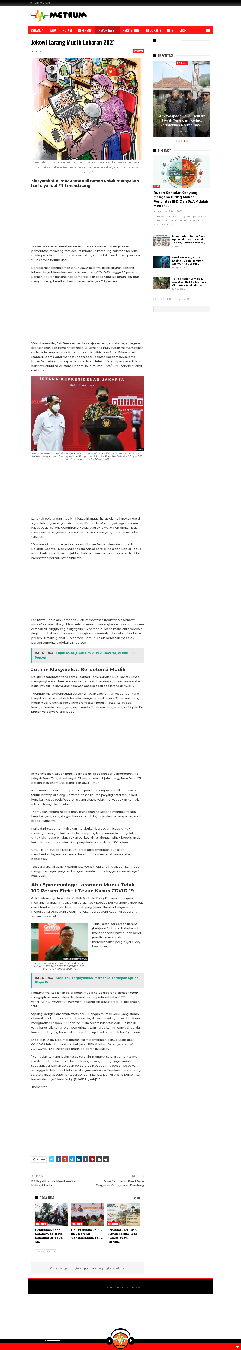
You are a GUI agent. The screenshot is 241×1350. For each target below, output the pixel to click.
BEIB (170, 30)
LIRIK (182, 30)
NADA (52, 30)
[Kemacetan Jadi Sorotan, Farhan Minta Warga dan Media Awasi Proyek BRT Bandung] (181, 99)
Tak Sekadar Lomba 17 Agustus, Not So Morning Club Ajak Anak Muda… (189, 282)
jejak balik (90, 1268)
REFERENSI (85, 30)
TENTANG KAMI (41, 3)
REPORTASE (106, 30)
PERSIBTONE (131, 30)
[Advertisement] (87, 216)
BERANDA (37, 30)
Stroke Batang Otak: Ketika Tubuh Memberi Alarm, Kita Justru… (188, 260)
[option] (181, 100)
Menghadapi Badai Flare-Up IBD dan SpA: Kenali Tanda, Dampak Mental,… (189, 239)
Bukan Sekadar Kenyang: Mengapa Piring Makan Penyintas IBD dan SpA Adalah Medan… (180, 199)
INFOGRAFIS (153, 30)
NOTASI (67, 30)
